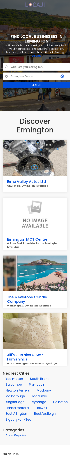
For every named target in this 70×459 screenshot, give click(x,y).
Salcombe (14, 384)
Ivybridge (38, 402)
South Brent (39, 378)
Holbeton (60, 402)
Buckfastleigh (45, 413)
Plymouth (36, 384)
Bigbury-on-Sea (18, 419)
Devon (36, 56)
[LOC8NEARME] (35, 3)
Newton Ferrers (18, 390)
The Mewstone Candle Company (27, 299)
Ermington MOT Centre (27, 239)
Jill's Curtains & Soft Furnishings (25, 357)
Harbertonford (17, 408)
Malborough (15, 396)
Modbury (44, 390)
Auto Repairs (16, 435)
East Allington (16, 413)
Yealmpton (14, 378)
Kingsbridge (15, 402)
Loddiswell (40, 396)
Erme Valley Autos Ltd (26, 181)
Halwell (41, 408)
